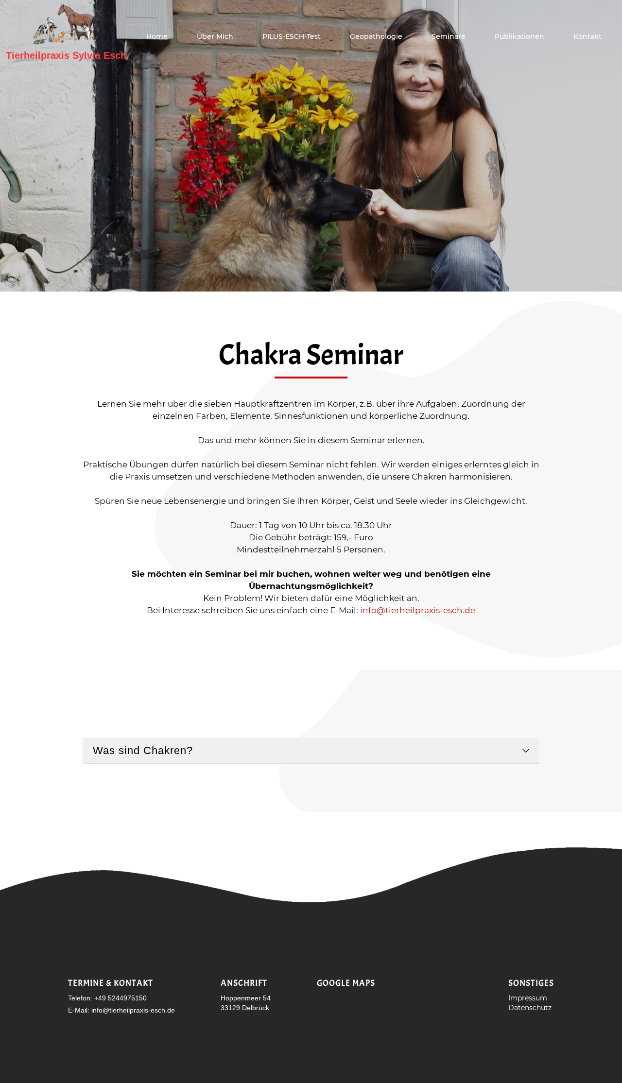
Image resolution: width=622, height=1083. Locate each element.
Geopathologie (376, 36)
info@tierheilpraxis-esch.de (417, 610)
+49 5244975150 (120, 998)
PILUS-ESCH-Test (291, 36)
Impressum (527, 998)
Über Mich (215, 36)
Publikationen (519, 36)
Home (157, 36)
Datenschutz (530, 1007)
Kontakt (587, 36)
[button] (448, 36)
